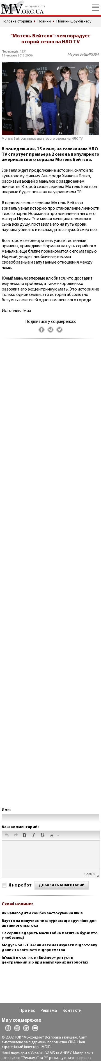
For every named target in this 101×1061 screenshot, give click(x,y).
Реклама (48, 1011)
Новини (44, 21)
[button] (7, 835)
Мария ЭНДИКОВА (83, 55)
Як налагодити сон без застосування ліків (42, 913)
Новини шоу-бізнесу (73, 21)
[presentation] (7, 836)
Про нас (27, 1011)
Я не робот (20, 885)
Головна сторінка (17, 21)
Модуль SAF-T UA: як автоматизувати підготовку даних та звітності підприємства (49, 947)
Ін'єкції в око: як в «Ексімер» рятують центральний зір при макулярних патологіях (45, 960)
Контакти (72, 1011)
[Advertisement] (50, 579)
